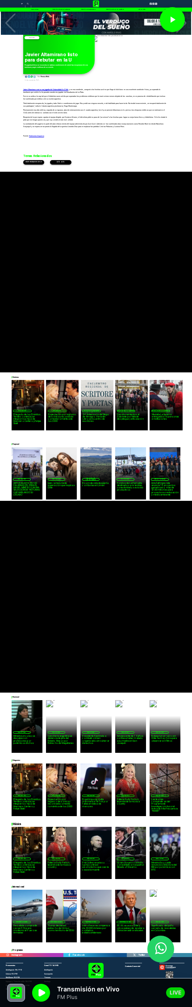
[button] (10, 23)
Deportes (32, 37)
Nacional (22, 732)
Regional (125, 479)
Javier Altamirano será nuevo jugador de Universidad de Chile (45, 89)
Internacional (22, 922)
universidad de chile (33, 162)
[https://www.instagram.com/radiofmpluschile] (7, 955)
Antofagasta (159, 479)
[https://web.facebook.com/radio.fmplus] (69, 955)
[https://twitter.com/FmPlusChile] (134, 955)
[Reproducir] (172, 19)
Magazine (22, 411)
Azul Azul (61, 162)
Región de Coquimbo (126, 411)
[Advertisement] (96, 267)
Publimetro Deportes (36, 136)
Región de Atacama (91, 411)
